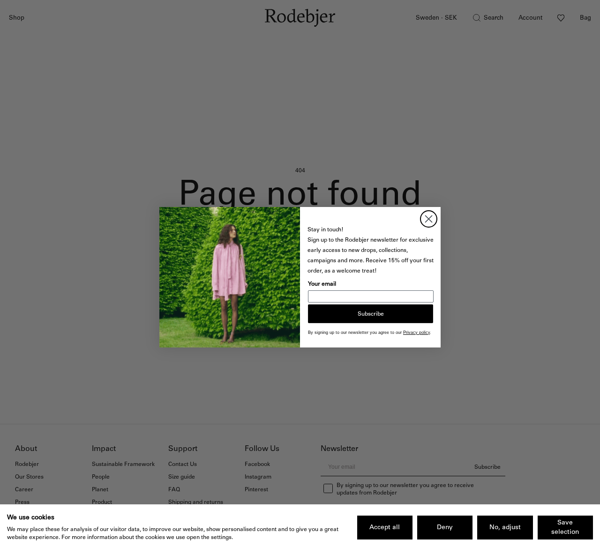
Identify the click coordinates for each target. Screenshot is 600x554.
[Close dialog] (428, 219)
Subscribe (371, 313)
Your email (322, 284)
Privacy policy (416, 332)
